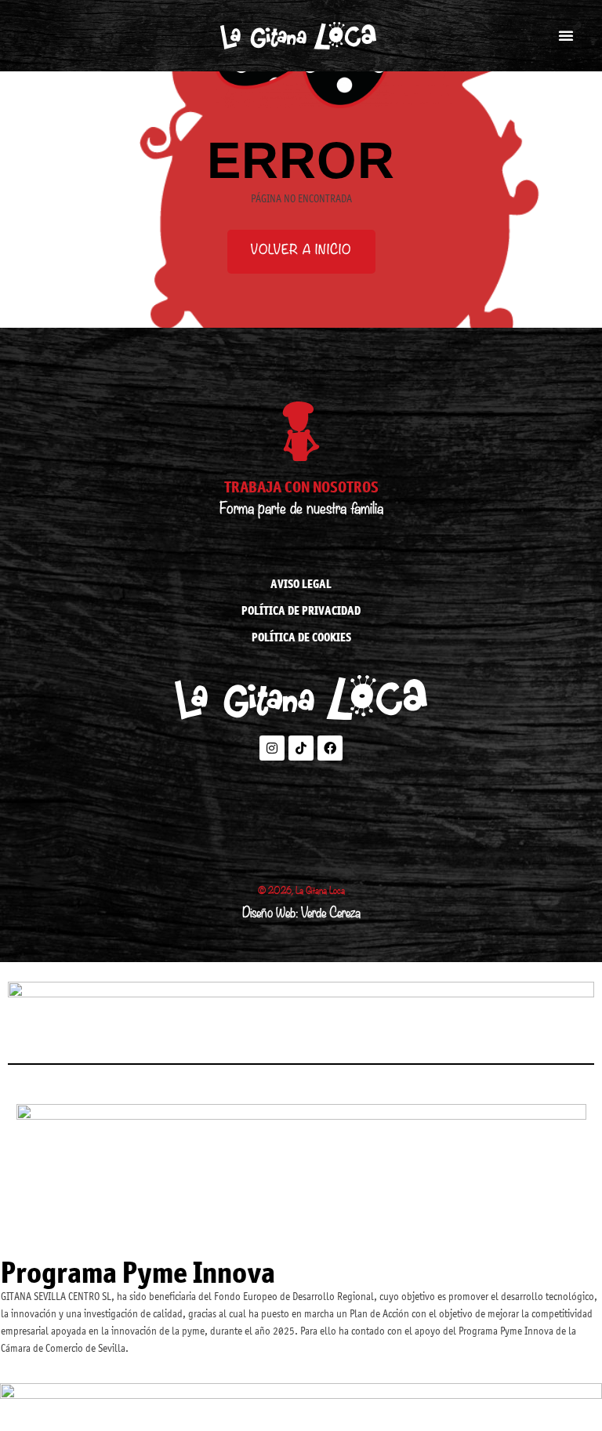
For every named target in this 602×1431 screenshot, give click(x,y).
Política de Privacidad (301, 610)
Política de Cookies (301, 637)
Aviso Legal (301, 583)
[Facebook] (330, 748)
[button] (566, 35)
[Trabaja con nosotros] (301, 431)
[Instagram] (272, 748)
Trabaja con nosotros (301, 486)
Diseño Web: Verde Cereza (301, 914)
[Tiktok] (301, 748)
